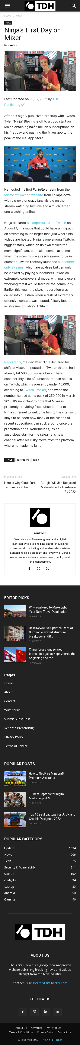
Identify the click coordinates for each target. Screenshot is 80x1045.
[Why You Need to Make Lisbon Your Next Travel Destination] (15, 611)
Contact (9, 701)
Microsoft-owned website (23, 195)
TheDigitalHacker (51, 1040)
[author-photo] (40, 527)
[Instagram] (40, 568)
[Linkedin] (46, 1012)
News (19, 16)
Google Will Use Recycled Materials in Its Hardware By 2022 (58, 487)
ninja (36, 459)
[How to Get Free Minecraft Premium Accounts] (15, 778)
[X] (48, 568)
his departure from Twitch (47, 223)
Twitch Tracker (35, 390)
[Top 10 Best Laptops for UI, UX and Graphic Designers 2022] (15, 819)
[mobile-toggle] (7, 6)
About (8, 692)
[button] (74, 6)
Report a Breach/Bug (18, 728)
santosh (13, 45)
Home (8, 16)
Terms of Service (16, 746)
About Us (21, 1028)
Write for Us (54, 1028)
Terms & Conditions (21, 1032)
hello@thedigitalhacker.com (48, 983)
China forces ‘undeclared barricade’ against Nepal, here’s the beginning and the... (52, 654)
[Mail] (57, 1012)
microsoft (23, 459)
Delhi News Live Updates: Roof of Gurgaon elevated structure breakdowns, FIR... (51, 632)
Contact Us (64, 1032)
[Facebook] (31, 568)
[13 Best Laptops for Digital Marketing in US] (15, 799)
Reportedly (12, 362)
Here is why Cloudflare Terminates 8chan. (20, 485)
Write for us (12, 710)
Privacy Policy (13, 737)
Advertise (36, 1028)
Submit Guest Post (17, 719)
